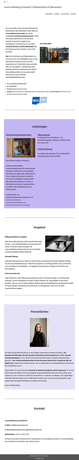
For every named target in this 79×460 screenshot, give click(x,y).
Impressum (46, 455)
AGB (40, 455)
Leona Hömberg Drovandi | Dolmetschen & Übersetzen (33, 7)
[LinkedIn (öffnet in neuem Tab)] (5, 2)
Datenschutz (33, 455)
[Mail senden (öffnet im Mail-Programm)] (7, 2)
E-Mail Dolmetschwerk (13, 430)
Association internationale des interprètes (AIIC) (32, 91)
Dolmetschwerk (21, 89)
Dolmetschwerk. (11, 59)
